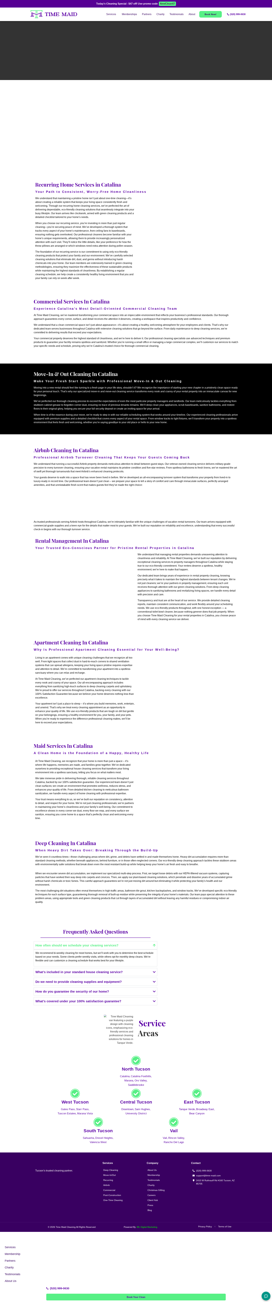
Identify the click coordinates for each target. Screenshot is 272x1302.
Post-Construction (112, 1195)
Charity (151, 1185)
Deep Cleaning (110, 1170)
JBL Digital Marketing (146, 1227)
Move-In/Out (109, 1175)
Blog (149, 1210)
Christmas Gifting (156, 1190)
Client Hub (152, 1200)
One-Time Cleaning (113, 1200)
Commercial (109, 1190)
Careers (151, 1195)
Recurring (108, 1180)
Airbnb (106, 1185)
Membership (153, 1175)
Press (150, 1205)
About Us (152, 1170)
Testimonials (153, 1180)
